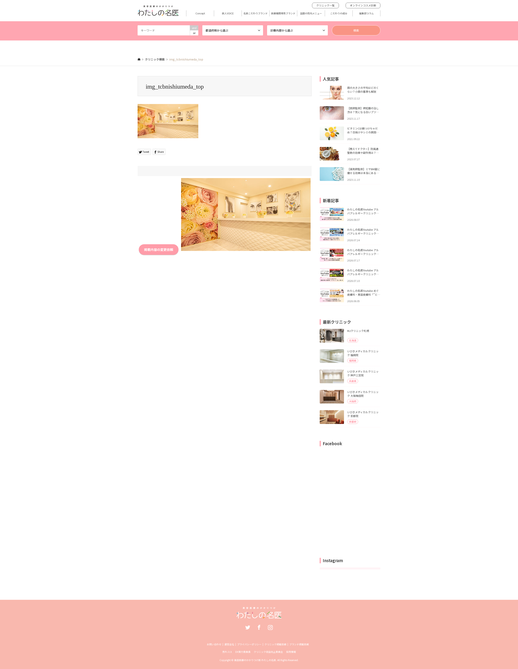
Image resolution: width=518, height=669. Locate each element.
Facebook (259, 627)
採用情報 (291, 651)
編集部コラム (366, 13)
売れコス (227, 651)
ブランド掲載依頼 (299, 644)
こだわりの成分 (338, 13)
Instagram (270, 627)
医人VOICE (228, 13)
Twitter (247, 627)
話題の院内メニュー (311, 13)
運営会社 (229, 644)
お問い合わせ (214, 644)
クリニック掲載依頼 (275, 644)
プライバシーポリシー (249, 644)
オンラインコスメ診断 (363, 5)
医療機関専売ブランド (283, 13)
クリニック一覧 (325, 5)
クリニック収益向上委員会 (268, 651)
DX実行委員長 (243, 651)
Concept (200, 13)
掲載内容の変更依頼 (158, 249)
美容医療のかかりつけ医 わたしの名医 (255, 660)
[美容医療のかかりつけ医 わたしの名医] (259, 616)
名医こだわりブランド (255, 13)
